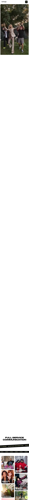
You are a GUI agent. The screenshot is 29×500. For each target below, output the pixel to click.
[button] (26, 2)
